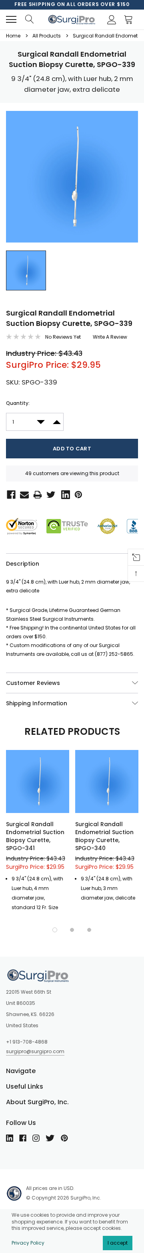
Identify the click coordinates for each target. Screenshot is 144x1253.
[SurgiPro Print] (36, 493)
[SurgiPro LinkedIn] (64, 493)
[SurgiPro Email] (22, 493)
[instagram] (36, 1138)
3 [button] (89, 930)
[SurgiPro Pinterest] (77, 493)
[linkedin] (9, 1138)
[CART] (130, 19)
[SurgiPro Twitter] (50, 493)
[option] (72, 4)
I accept (118, 1242)
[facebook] (22, 1138)
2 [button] (72, 930)
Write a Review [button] (110, 336)
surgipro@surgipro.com (35, 1051)
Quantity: (18, 403)
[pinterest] (64, 1138)
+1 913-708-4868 (27, 1041)
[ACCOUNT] (110, 19)
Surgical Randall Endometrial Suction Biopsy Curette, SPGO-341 (35, 836)
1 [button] (54, 929)
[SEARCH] (29, 19)
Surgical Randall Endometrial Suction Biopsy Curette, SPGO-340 (104, 836)
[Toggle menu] (11, 20)
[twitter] (50, 1138)
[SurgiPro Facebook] (9, 493)
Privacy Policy (28, 1242)
